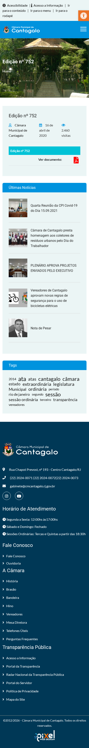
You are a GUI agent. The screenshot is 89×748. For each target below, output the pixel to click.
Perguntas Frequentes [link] (22, 639)
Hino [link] (9, 606)
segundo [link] (37, 394)
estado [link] (14, 384)
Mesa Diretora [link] (16, 622)
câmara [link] (71, 378)
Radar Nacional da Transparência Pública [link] (35, 674)
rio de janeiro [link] (19, 394)
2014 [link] (12, 379)
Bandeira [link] (12, 597)
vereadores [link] (17, 405)
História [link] (12, 581)
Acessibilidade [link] (17, 5)
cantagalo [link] (49, 378)
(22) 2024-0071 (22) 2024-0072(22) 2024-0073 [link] (44, 478)
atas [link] (32, 378)
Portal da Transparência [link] (23, 666)
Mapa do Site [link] (15, 699)
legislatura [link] (63, 384)
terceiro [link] (45, 400)
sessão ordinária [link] (23, 399)
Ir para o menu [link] (40, 10)
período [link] (54, 389)
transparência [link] (65, 399)
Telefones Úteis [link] (17, 631)
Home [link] (6, 71)
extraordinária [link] (37, 384)
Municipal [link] (17, 389)
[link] (83, 15)
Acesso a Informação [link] (48, 5)
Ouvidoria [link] (13, 563)
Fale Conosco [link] (15, 556)
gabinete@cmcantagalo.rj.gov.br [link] (32, 486)
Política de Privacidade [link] (22, 691)
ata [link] (22, 378)
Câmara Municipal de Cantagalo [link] (18, 130)
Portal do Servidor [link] (19, 683)
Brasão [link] (11, 589)
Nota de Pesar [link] (41, 328)
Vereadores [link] (14, 614)
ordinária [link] (37, 389)
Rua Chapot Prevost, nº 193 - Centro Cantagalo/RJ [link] (45, 469)
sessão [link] (53, 394)
